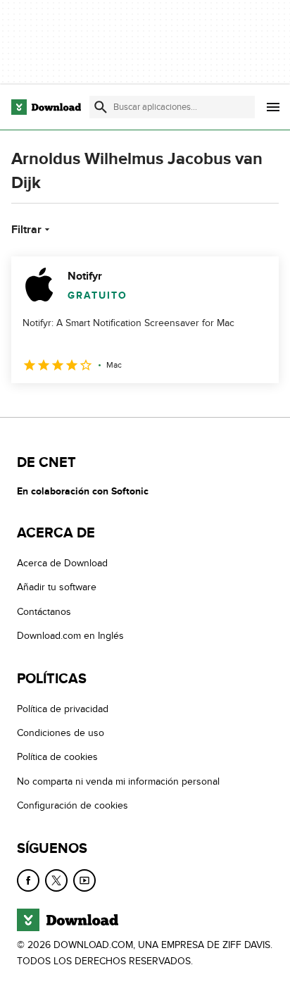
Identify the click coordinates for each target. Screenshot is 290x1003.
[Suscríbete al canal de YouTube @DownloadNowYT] (84, 879)
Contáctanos (44, 611)
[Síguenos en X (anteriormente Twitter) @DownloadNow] (56, 879)
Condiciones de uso (60, 733)
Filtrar (26, 230)
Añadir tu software (56, 587)
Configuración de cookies (72, 805)
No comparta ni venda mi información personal (118, 781)
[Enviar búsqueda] (100, 107)
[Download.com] (46, 107)
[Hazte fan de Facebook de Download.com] (28, 879)
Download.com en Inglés (70, 636)
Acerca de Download (62, 563)
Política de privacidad (62, 708)
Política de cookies (57, 757)
